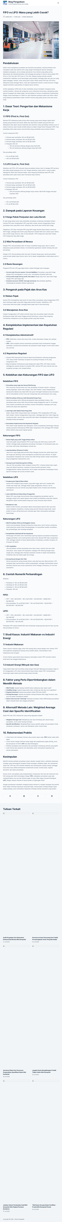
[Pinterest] (38, 796)
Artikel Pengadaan (27, 16)
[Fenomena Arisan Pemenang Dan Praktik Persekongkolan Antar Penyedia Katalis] (45, 873)
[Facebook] (10, 796)
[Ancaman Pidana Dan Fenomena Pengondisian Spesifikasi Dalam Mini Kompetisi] (16, 1006)
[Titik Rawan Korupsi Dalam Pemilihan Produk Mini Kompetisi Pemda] (45, 1141)
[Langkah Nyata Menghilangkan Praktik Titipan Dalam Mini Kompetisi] (45, 1006)
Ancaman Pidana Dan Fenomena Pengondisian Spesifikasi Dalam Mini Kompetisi (14, 1072)
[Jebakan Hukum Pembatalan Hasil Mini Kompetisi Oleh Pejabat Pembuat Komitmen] (16, 1141)
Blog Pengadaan (16, 2)
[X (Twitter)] (24, 796)
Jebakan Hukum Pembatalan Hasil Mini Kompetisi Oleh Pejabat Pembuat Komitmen (15, 1207)
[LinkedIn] (52, 796)
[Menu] (58, 3)
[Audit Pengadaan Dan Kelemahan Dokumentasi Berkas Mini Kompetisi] (16, 873)
